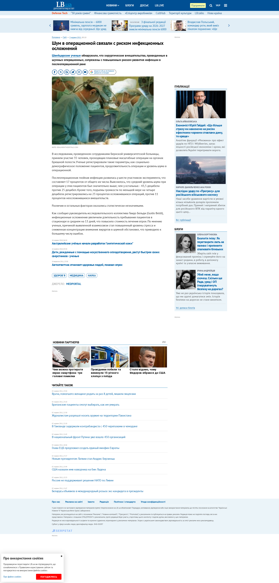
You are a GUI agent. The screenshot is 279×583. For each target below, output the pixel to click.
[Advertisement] (110, 313)
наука (92, 275)
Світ (65, 37)
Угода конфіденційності (153, 501)
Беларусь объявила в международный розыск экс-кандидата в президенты (97, 491)
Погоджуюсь (48, 577)
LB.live (159, 5)
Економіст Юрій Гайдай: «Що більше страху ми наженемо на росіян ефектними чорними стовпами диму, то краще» (199, 130)
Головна (56, 37)
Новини (111, 5)
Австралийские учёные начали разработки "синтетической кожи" (92, 243)
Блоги (129, 5)
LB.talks (199, 13)
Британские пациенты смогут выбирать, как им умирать (85, 404)
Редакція (104, 501)
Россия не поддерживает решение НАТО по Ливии (82, 480)
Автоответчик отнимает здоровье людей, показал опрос (87, 265)
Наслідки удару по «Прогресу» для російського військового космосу (198, 193)
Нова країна (215, 13)
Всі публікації (183, 220)
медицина (76, 275)
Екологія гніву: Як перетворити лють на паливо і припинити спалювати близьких (210, 243)
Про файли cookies (12, 576)
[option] (81, 25)
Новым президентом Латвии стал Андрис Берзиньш (83, 459)
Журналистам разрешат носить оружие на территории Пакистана (91, 415)
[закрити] (61, 556)
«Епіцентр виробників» (138, 13)
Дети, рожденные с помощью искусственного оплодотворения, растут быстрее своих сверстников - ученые (106, 254)
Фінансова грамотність (107, 13)
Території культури (180, 13)
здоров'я (59, 275)
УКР (218, 5)
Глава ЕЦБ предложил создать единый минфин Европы (85, 448)
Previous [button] (50, 25)
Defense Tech (59, 13)
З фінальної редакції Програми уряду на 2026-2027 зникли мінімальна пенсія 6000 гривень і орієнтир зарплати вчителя (147, 29)
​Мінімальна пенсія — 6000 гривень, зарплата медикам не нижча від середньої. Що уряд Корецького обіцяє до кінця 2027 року (88, 29)
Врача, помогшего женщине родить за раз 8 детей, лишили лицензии (94, 394)
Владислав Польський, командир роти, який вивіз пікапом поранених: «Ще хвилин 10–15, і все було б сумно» (204, 29)
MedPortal (73, 284)
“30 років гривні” (81, 13)
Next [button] (229, 25)
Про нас (56, 501)
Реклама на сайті (74, 501)
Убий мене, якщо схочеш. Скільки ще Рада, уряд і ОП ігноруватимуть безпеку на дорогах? (210, 282)
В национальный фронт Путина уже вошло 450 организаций (88, 437)
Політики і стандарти (125, 501)
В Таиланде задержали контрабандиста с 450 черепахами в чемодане (94, 426)
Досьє (144, 5)
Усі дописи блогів (185, 307)
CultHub (160, 13)
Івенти (91, 501)
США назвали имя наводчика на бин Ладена (79, 469)
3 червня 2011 (75, 37)
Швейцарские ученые (66, 55)
